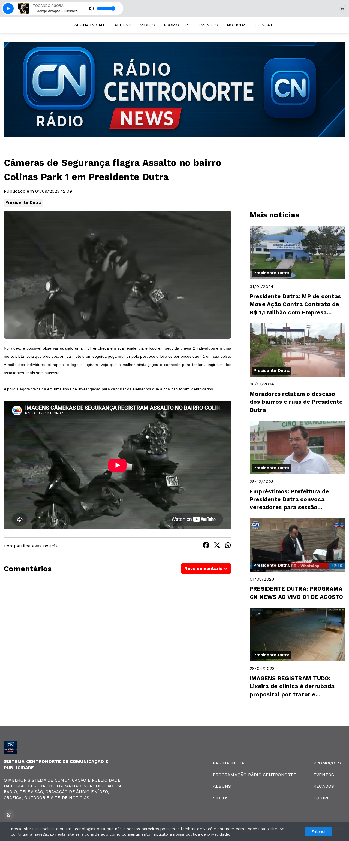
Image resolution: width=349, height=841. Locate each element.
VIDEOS (147, 25)
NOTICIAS (237, 25)
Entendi (318, 831)
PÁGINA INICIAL (89, 25)
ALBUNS (122, 25)
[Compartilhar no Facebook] (206, 546)
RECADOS (324, 786)
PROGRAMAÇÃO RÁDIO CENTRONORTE (254, 774)
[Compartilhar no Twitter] (217, 546)
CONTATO (265, 25)
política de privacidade (207, 834)
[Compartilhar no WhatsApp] (228, 546)
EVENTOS (208, 25)
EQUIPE (322, 797)
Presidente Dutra (23, 202)
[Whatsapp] (342, 8)
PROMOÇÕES (177, 25)
